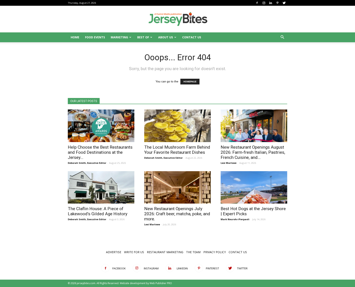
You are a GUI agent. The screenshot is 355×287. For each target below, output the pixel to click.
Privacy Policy (214, 252)
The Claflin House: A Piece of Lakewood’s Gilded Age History (97, 211)
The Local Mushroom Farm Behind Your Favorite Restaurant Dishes (177, 150)
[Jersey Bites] (177, 19)
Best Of (143, 37)
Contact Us (191, 37)
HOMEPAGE (189, 81)
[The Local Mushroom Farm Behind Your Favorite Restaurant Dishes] (177, 125)
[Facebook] (257, 3)
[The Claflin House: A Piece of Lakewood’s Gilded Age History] (101, 187)
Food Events (95, 37)
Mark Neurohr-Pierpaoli (235, 219)
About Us (165, 37)
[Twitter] (284, 3)
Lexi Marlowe (228, 162)
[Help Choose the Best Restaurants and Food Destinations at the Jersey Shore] (101, 125)
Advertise (113, 252)
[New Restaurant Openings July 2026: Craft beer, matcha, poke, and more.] (177, 187)
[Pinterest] (277, 3)
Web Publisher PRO (161, 283)
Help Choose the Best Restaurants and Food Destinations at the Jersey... (100, 152)
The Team (193, 252)
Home (75, 37)
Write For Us (134, 252)
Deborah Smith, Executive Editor (87, 162)
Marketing (119, 37)
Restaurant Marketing (165, 252)
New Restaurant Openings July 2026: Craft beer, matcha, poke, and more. (177, 213)
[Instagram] (264, 3)
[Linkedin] (270, 3)
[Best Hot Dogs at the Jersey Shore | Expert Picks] (254, 187)
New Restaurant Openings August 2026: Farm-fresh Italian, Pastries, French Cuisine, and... (253, 152)
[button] (282, 38)
